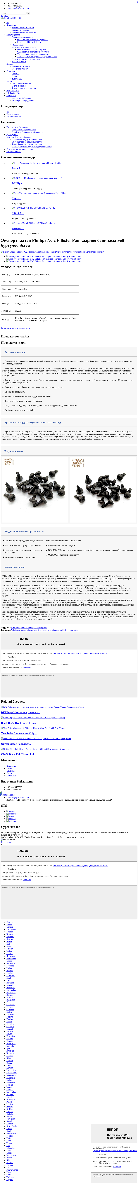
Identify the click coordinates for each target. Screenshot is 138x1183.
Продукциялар (13, 35)
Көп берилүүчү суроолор (23, 100)
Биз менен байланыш (21, 98)
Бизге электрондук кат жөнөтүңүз (16, 328)
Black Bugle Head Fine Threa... (18, 722)
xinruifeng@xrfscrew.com (17, 797)
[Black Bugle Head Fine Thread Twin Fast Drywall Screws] (33, 717)
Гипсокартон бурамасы (22, 37)
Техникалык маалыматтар (24, 88)
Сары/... (16, 198)
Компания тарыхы (20, 30)
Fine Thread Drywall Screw (29, 42)
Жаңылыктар (12, 90)
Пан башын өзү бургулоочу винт (32, 49)
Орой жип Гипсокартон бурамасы (32, 39)
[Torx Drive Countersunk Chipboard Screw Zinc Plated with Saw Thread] (33, 728)
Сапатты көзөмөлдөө (21, 83)
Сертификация (18, 86)
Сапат (9, 81)
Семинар (10, 71)
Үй (7, 22)
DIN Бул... (18, 183)
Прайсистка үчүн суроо (12, 835)
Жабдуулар (17, 78)
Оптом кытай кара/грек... (16, 743)
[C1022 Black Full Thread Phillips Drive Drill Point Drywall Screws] (35, 749)
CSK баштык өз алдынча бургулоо (33, 52)
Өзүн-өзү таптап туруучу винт (26, 59)
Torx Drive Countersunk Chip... (19, 733)
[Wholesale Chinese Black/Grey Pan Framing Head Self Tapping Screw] (36, 738)
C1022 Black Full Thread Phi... (18, 754)
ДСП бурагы (17, 44)
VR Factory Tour (13, 93)
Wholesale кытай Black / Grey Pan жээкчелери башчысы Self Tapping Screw (45, 630)
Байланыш (11, 95)
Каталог (10, 64)
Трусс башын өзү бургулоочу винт (33, 54)
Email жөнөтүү (8, 842)
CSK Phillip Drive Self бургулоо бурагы (29, 627)
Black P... (17, 168)
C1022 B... (18, 213)
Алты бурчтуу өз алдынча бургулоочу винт (37, 56)
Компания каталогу (21, 66)
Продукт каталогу (20, 69)
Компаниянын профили (23, 27)
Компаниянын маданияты (24, 32)
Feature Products (19, 61)
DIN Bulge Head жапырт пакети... (20, 712)
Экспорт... (18, 228)
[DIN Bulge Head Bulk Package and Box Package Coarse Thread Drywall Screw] (43, 707)
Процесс (16, 76)
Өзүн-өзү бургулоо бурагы (24, 47)
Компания (11, 25)
